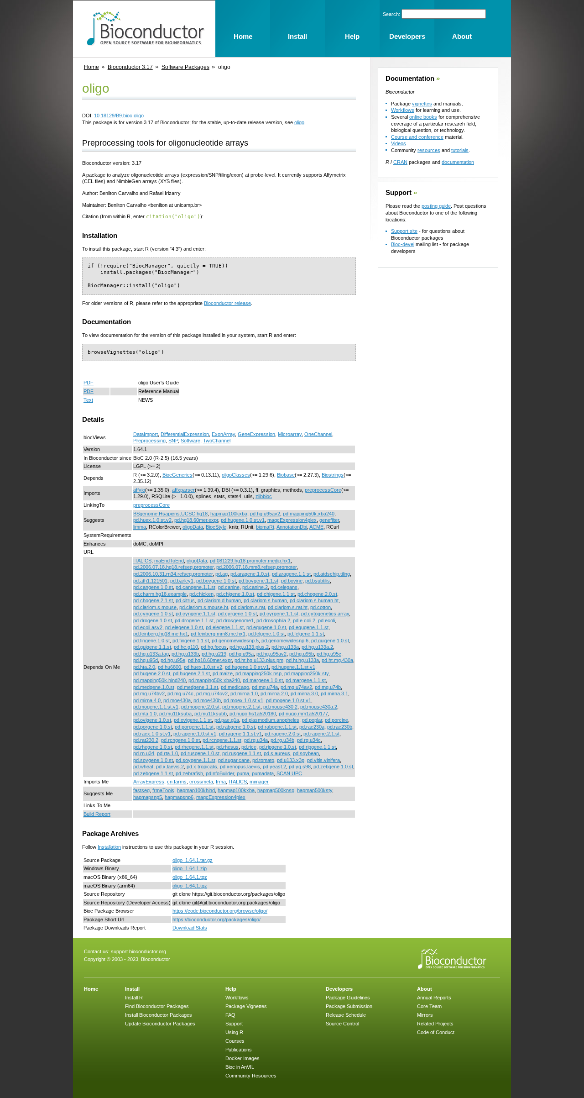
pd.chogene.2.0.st (317, 594)
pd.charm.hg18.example (160, 594)
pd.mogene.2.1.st (241, 706)
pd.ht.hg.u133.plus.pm (259, 660)
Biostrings (333, 475)
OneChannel (318, 434)
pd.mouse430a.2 (318, 706)
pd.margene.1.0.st (263, 680)
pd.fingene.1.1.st (190, 640)
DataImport (145, 434)
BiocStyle (216, 527)
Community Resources (250, 1075)
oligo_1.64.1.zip (189, 868)
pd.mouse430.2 (280, 706)
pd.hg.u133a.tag (151, 654)
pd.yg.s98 (300, 766)
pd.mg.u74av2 (296, 687)
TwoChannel (216, 440)
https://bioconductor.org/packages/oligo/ (216, 919)
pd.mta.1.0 (144, 713)
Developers (339, 989)
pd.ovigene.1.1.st (193, 720)
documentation (458, 162)
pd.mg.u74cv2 (212, 693)
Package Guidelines (348, 997)
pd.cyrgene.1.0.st (237, 613)
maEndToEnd (169, 560)
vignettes (422, 103)
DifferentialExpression (185, 434)
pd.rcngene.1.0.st (180, 740)
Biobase (286, 475)
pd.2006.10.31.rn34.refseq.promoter (173, 574)
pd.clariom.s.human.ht (314, 600)
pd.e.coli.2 (304, 620)
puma (243, 773)
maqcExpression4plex (292, 520)
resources (428, 150)
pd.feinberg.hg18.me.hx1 (160, 633)
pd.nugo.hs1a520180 (252, 713)
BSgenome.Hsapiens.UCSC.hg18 (170, 513)
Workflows (402, 110)
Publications (238, 1049)
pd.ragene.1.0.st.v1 (194, 733)
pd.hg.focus (214, 647)
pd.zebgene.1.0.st (333, 766)
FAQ (230, 1015)
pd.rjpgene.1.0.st (277, 747)
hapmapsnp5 (147, 797)
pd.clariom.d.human (219, 600)
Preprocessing (149, 440)
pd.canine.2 (255, 587)
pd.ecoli (326, 620)
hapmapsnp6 (179, 797)
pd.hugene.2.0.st (151, 673)
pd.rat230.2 (145, 740)
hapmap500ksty (314, 790)
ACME (316, 527)
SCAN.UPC (289, 773)
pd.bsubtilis (317, 580)
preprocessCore (323, 490)
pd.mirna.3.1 (334, 693)
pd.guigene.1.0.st (330, 640)
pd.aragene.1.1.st (291, 574)
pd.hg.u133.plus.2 (249, 647)
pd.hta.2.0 (144, 667)
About (424, 989)
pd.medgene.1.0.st (153, 687)
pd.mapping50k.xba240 (308, 513)
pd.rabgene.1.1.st (277, 727)
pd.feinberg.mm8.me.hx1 (218, 633)
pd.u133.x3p (290, 760)
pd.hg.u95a (241, 654)
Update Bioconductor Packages (160, 1023)
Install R (134, 997)
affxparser (183, 490)
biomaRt (265, 527)
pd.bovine (291, 580)
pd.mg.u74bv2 (149, 693)
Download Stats (189, 927)
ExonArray (223, 434)
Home (91, 67)
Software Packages (185, 67)
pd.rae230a (311, 727)
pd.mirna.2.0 (274, 693)
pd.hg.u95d (145, 660)
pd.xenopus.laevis (240, 766)
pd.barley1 (181, 580)
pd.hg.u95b (301, 654)
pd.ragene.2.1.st (321, 733)
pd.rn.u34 (143, 753)
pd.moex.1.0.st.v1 (243, 700)
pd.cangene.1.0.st (153, 587)
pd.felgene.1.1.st (305, 633)
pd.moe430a (177, 700)
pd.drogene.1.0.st (152, 620)
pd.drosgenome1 (235, 620)
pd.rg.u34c (309, 740)
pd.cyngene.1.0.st (153, 613)
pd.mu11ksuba (175, 713)
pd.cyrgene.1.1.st (279, 613)
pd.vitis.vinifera (323, 760)
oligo (299, 122)
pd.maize (223, 673)
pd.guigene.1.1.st (152, 647)
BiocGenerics (177, 475)
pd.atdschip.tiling (331, 574)
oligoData (192, 527)
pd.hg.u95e (173, 660)
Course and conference (417, 137)
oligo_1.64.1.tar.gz (192, 860)
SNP (173, 440)
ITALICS (142, 560)
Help (230, 989)
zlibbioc (264, 496)
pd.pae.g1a (226, 720)
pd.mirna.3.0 (304, 693)
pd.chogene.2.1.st (153, 600)
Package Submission (349, 1006)
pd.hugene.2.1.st (191, 673)
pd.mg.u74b (328, 687)
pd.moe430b (207, 700)
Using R (234, 1032)
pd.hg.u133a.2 (317, 647)
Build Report (96, 814)
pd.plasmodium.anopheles (270, 720)
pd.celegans (284, 587)
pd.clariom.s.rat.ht (288, 607)
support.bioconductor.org (138, 951)
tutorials (460, 150)
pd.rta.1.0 (167, 753)
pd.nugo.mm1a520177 (303, 713)
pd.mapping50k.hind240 (159, 680)
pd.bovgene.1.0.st (216, 580)
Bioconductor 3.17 (130, 67)
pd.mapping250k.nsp (258, 673)
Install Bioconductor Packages (158, 1015)
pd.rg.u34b (282, 740)
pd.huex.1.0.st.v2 (152, 520)
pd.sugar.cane (234, 760)
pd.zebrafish (189, 773)
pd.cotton (320, 607)
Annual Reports (434, 997)
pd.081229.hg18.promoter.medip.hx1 (250, 560)
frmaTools (163, 790)
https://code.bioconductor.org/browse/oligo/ (219, 911)
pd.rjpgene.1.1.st (317, 747)
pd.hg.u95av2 (265, 513)
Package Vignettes (246, 1006)
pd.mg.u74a (265, 687)
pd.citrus (185, 600)
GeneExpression (256, 434)
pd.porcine (336, 720)
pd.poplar (312, 720)
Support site (404, 231)
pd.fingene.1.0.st (151, 640)
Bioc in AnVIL (239, 1067)
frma (221, 781)
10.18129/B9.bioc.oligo (119, 115)
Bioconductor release (227, 303)
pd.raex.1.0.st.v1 (152, 733)
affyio (139, 490)
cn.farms (177, 781)
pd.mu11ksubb (210, 713)
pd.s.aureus (277, 753)
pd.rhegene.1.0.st (152, 747)
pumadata (263, 773)
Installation (109, 847)
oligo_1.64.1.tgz (189, 877)
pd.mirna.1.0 (244, 693)
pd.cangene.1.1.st (195, 587)
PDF (88, 382)
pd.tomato (263, 760)
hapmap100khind (196, 790)
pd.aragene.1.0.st (249, 574)
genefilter (329, 520)
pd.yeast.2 (274, 766)
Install (132, 989)
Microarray (290, 434)
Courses (235, 1041)
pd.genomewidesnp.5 (235, 640)
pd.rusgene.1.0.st (200, 753)
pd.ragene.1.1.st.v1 (240, 733)
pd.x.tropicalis (202, 766)
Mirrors (425, 1015)
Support (399, 192)
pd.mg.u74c (180, 693)
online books (423, 117)
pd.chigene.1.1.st (276, 594)
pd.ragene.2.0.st (283, 733)
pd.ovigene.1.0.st (152, 720)
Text (88, 400)
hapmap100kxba (228, 513)
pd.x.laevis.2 (170, 766)
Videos (398, 143)
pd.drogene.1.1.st (194, 620)
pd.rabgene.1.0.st (235, 727)
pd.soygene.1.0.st (153, 760)
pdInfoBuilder (220, 773)
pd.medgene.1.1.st (197, 687)
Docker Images (242, 1058)
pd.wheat (143, 766)
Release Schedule (346, 1015)
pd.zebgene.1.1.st (153, 773)
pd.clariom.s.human (265, 600)
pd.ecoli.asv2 (147, 627)
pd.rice (248, 747)
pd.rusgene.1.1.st (241, 753)
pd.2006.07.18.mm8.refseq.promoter (256, 567)
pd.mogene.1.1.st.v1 (155, 706)
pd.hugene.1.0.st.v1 (243, 520)
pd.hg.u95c (329, 654)
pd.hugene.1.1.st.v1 (293, 667)
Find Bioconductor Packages (157, 1006)
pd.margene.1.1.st (306, 680)
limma (139, 527)
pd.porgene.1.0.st (152, 727)
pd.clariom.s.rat (248, 607)
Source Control (342, 1023)
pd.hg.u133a (285, 647)
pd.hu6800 (169, 667)
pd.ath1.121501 (150, 580)
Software (190, 440)
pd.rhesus (227, 747)
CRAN (400, 162)
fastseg (141, 790)
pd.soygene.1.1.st (195, 760)
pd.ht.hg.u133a (302, 660)
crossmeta (201, 781)
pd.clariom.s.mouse (155, 607)
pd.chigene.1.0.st (235, 594)
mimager (259, 781)
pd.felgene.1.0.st (266, 633)
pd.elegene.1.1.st (225, 627)
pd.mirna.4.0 (147, 700)
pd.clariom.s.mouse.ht (203, 607)
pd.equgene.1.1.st (308, 627)
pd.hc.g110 (186, 647)
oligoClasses (236, 475)
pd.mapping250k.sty (306, 673)
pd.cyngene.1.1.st (195, 613)
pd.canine (229, 587)
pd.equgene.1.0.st (266, 627)
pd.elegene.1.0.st (184, 627)
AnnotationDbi (291, 527)
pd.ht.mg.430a (337, 660)
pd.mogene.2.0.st (200, 706)
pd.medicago (235, 687)
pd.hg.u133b (185, 654)
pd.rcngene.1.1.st (222, 740)
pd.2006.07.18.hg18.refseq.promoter (173, 567)
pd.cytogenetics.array (325, 613)
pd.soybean (306, 753)
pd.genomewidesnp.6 (284, 640)
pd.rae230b (339, 727)
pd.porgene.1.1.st (194, 727)
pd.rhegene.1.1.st (194, 747)
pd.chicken (201, 594)
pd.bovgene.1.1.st (258, 580)
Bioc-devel (402, 244)
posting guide (436, 206)
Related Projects (435, 1023)
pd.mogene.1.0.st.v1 (288, 700)
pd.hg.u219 (214, 654)
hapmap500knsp (275, 790)
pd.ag (221, 574)
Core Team (429, 1006)
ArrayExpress (148, 781)
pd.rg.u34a (256, 740)
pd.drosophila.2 (273, 620)
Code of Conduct (435, 1032)
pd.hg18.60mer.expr (196, 520)
